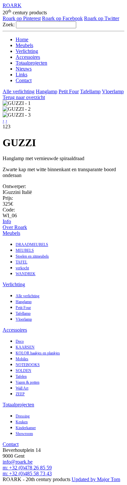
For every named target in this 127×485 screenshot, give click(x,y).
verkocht (22, 268)
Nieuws (24, 68)
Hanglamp (46, 91)
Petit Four (69, 91)
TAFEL (21, 262)
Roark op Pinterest (22, 18)
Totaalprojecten (31, 63)
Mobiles (22, 359)
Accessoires (28, 57)
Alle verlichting (19, 91)
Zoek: (9, 24)
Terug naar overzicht (24, 97)
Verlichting (27, 51)
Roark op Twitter (101, 18)
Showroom (24, 433)
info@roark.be (18, 462)
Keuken (22, 422)
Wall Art (22, 388)
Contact (24, 80)
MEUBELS (25, 250)
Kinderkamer (26, 428)
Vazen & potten (27, 382)
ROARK (12, 5)
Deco (20, 341)
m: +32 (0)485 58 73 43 (27, 473)
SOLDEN (23, 370)
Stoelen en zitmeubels (32, 256)
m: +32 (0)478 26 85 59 (27, 467)
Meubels (24, 45)
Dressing (23, 416)
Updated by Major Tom (96, 479)
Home (22, 39)
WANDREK (25, 274)
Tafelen (21, 376)
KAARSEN (25, 347)
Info (7, 221)
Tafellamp (90, 91)
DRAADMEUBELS (32, 244)
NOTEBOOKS (28, 365)
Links (21, 74)
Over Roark (15, 227)
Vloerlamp (113, 91)
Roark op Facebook (62, 18)
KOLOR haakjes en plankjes (38, 353)
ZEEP (20, 394)
